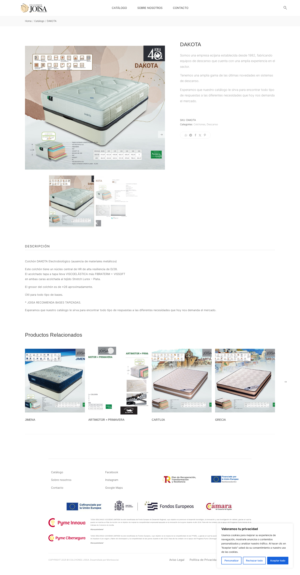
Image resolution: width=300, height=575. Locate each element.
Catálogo (39, 20)
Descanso (212, 124)
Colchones (199, 124)
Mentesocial (113, 559)
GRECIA (220, 419)
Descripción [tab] (37, 246)
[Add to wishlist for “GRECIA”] (240, 410)
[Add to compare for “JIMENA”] (59, 410)
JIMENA (30, 419)
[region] (255, 545)
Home (28, 20)
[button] (285, 381)
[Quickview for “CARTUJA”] (181, 380)
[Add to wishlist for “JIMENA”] (50, 410)
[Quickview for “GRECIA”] (245, 380)
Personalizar (231, 560)
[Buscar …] (285, 7)
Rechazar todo (254, 560)
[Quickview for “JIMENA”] (55, 380)
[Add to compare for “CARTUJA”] (186, 410)
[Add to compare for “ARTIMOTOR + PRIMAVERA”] (122, 410)
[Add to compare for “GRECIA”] (249, 410)
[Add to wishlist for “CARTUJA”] (177, 410)
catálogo (63, 310)
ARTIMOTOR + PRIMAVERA (106, 419)
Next (161, 134)
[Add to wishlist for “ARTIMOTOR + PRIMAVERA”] (114, 410)
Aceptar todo (277, 560)
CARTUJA (158, 419)
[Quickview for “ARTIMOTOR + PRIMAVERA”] (118, 380)
